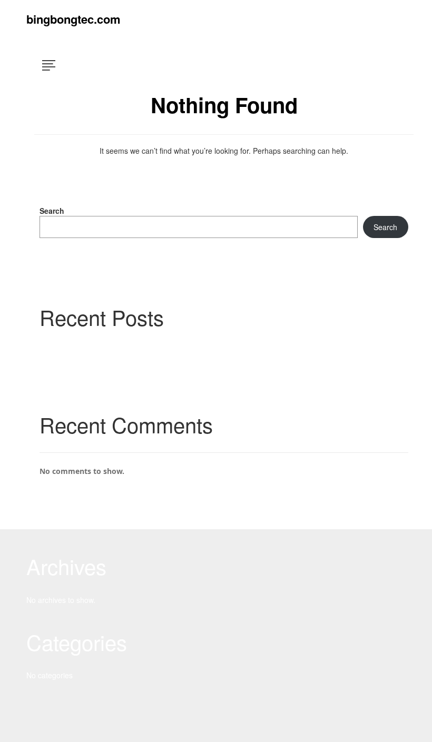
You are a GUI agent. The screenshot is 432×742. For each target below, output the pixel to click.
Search (52, 210)
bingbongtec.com (73, 19)
